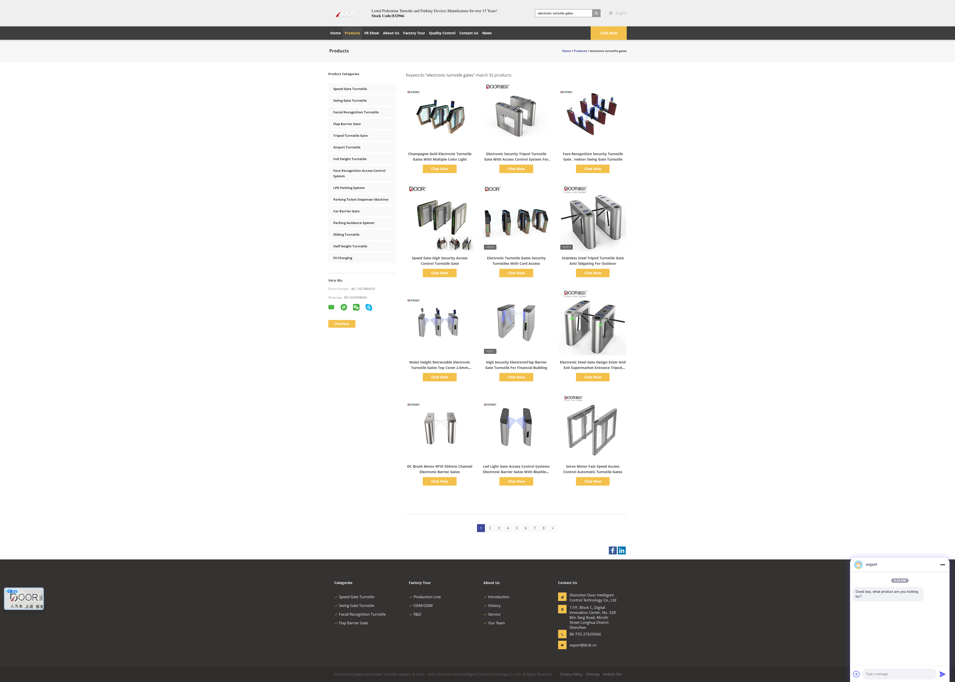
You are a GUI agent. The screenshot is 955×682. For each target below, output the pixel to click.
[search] (596, 13)
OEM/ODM (423, 605)
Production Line (427, 596)
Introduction (498, 596)
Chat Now (608, 33)
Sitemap (593, 674)
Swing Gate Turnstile (350, 100)
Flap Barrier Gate (347, 124)
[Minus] (943, 565)
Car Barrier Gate (346, 211)
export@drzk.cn (583, 644)
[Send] (943, 674)
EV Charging (342, 258)
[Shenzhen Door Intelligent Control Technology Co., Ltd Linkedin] (622, 550)
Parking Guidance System (353, 223)
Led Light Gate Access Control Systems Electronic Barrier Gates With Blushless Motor (516, 472)
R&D (417, 614)
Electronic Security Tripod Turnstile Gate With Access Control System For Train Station (516, 159)
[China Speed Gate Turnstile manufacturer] (347, 13)
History (494, 605)
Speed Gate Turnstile (350, 89)
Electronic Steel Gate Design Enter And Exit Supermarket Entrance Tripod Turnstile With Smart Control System (593, 367)
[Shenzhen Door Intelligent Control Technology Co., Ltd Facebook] (613, 550)
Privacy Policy (571, 674)
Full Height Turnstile (350, 159)
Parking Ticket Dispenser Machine (360, 199)
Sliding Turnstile (346, 234)
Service (494, 614)
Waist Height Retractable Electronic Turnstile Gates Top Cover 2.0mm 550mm (439, 367)
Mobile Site (612, 674)
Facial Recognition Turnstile (356, 112)
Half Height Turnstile (350, 246)
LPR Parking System (349, 187)
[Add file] (856, 674)
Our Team (496, 622)
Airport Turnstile (347, 147)
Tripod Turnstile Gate (350, 135)
